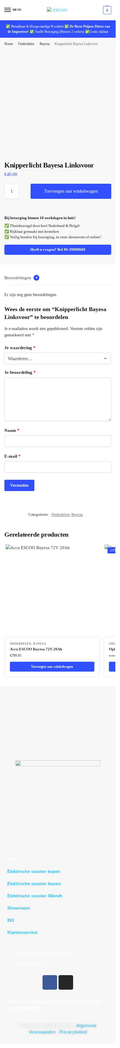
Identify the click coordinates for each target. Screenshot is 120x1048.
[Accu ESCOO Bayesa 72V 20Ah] (52, 590)
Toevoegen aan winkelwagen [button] (52, 667)
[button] (106, 10)
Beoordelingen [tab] (20, 277)
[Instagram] (66, 982)
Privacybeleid (73, 1031)
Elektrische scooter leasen (34, 883)
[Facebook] (50, 982)
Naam (12, 430)
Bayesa (45, 44)
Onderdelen (26, 44)
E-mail (12, 456)
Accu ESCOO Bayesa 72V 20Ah (36, 649)
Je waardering (20, 347)
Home (8, 44)
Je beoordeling (20, 372)
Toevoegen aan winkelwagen (71, 191)
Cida (113, 643)
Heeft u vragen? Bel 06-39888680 (57, 250)
